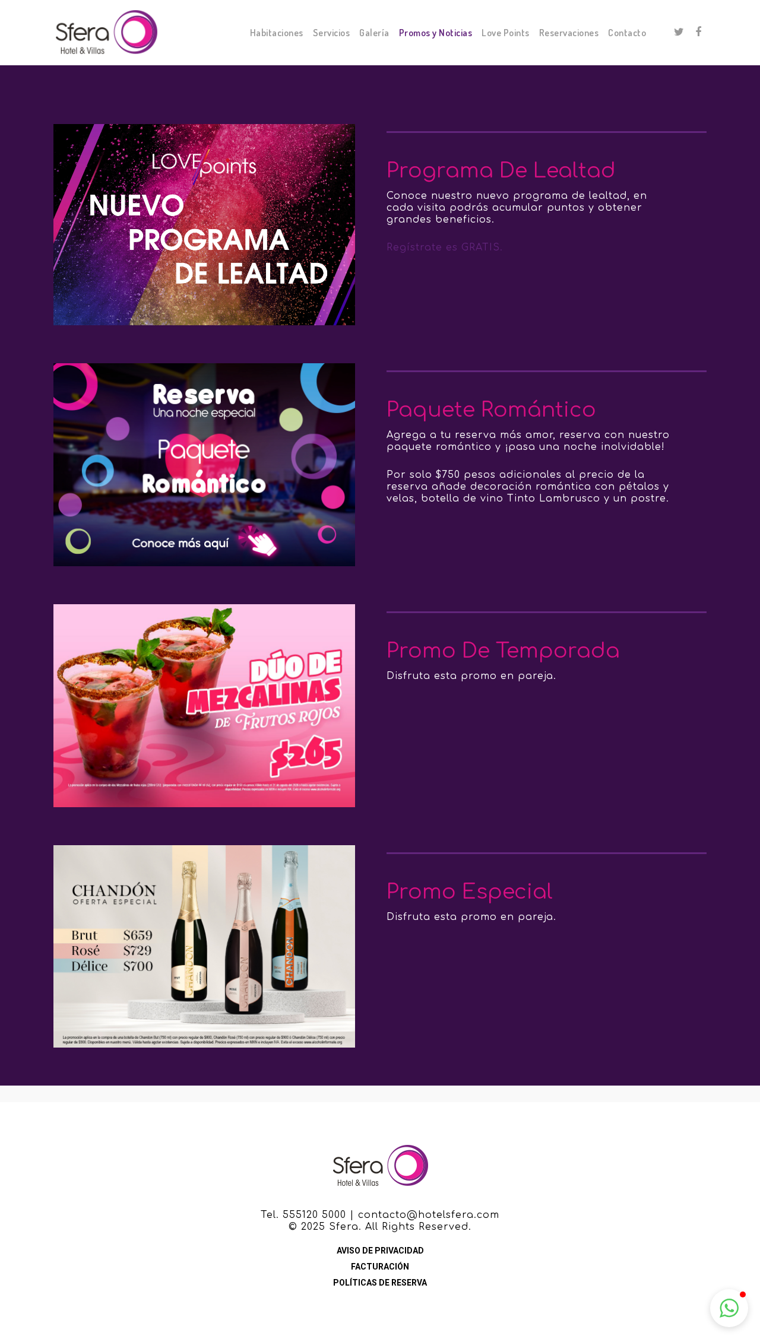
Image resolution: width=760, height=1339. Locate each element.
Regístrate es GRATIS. (445, 247)
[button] (729, 1308)
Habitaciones (276, 32)
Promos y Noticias (436, 32)
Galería (374, 32)
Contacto (627, 32)
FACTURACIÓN (380, 1266)
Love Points (506, 32)
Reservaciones (569, 32)
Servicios (331, 32)
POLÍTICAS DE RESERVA (380, 1282)
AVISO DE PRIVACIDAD (380, 1250)
